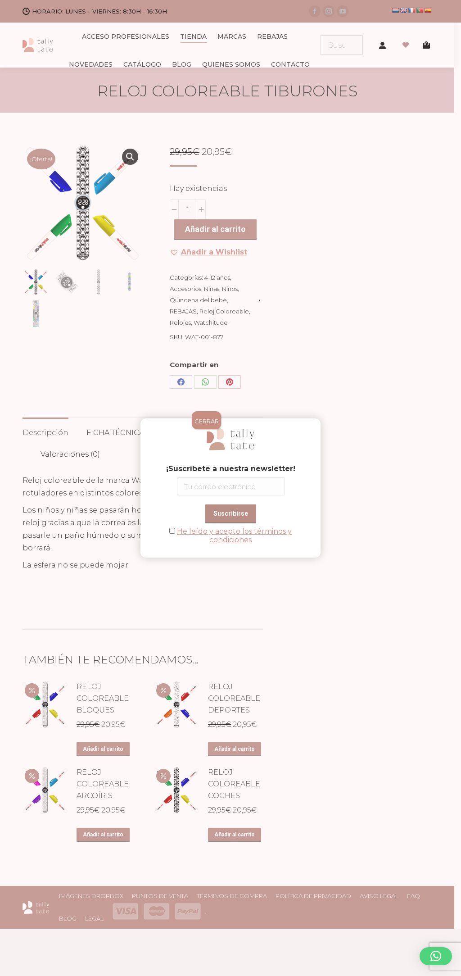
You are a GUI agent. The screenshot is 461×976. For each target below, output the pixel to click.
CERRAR (206, 421)
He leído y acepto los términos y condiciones (234, 535)
